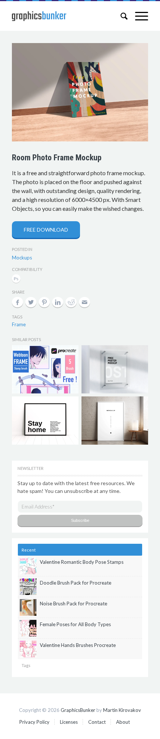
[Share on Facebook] (17, 302)
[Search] (120, 16)
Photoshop (16, 279)
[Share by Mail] (84, 302)
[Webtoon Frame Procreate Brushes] (45, 369)
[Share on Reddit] (71, 302)
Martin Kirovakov (122, 710)
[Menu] (138, 16)
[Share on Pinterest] (44, 302)
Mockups (22, 258)
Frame (19, 324)
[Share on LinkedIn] (57, 302)
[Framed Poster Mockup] (45, 420)
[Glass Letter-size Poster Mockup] (114, 369)
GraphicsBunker (78, 710)
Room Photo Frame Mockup (57, 157)
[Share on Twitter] (30, 302)
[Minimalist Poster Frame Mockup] (114, 420)
